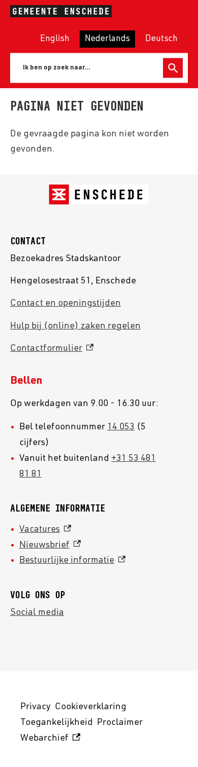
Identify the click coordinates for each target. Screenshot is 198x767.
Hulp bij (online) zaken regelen (75, 326)
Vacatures (45, 529)
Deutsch (161, 39)
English (55, 39)
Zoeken (173, 68)
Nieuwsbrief (50, 545)
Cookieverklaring (90, 707)
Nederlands (107, 39)
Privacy (35, 707)
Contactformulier (51, 348)
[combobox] (88, 68)
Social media (37, 612)
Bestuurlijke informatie (72, 560)
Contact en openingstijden (65, 303)
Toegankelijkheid (56, 722)
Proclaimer (120, 722)
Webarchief (48, 740)
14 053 (121, 427)
